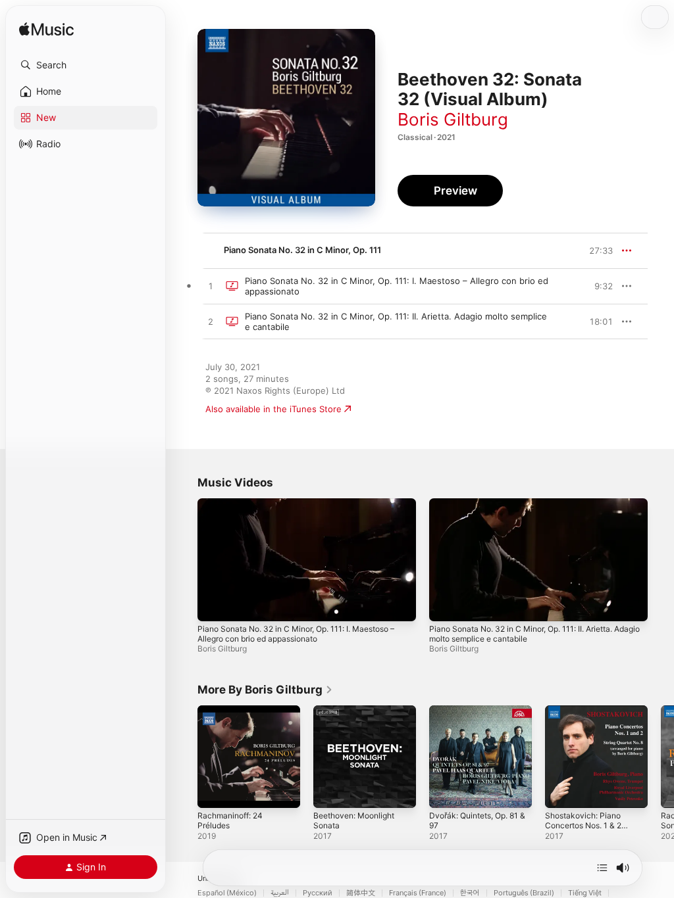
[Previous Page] (184, 757)
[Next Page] (661, 757)
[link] (265, 689)
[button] (85, 65)
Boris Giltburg (453, 119)
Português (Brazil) (524, 893)
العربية (280, 893)
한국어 (470, 893)
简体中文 (360, 893)
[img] (46, 29)
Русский (317, 893)
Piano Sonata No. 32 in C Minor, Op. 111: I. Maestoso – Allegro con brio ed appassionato (295, 634)
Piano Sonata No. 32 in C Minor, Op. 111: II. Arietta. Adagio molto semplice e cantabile (534, 634)
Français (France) (417, 893)
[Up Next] (602, 868)
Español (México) (227, 893)
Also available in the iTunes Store (273, 409)
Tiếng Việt (585, 893)
